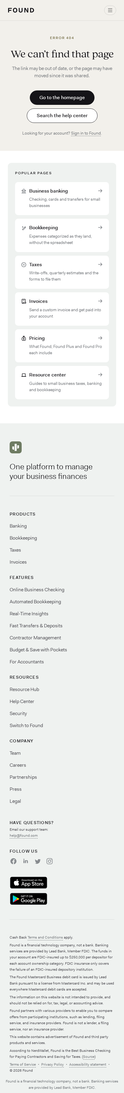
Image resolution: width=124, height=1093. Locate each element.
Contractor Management (35, 638)
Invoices (18, 562)
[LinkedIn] (25, 861)
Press (16, 789)
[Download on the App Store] (36, 883)
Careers (18, 765)
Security (18, 713)
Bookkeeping (23, 538)
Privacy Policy (52, 1064)
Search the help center (62, 115)
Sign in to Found (86, 133)
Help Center (22, 701)
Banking (18, 526)
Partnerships (23, 777)
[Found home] (21, 10)
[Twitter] (37, 861)
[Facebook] (13, 861)
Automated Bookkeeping (35, 601)
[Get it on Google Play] (36, 899)
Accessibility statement (87, 1064)
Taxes (15, 550)
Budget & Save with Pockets (38, 650)
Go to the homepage (62, 97)
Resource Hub (24, 689)
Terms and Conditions (45, 937)
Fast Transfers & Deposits (36, 626)
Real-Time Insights (29, 613)
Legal (15, 801)
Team (15, 753)
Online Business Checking (37, 589)
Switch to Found (26, 725)
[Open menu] (110, 10)
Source (89, 1056)
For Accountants (27, 662)
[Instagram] (49, 861)
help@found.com (24, 835)
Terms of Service (23, 1064)
